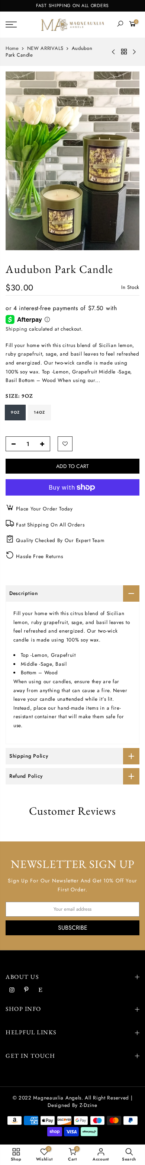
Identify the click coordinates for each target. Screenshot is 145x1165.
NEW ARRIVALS (45, 48)
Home (12, 48)
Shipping (17, 328)
